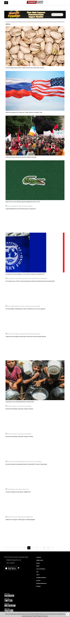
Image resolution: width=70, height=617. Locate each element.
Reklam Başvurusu (41, 583)
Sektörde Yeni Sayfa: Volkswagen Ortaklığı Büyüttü (20, 519)
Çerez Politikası (40, 569)
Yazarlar (38, 557)
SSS (37, 572)
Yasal (37, 574)
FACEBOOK (9, 596)
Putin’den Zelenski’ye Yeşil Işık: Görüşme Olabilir (19, 409)
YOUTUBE (8, 610)
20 (48, 548)
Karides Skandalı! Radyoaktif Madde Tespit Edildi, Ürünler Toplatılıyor (26, 464)
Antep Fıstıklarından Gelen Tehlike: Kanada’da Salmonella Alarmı (25, 67)
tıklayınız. (45, 616)
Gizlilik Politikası (41, 577)
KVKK (37, 566)
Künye (38, 563)
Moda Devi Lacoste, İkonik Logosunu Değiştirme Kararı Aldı (23, 201)
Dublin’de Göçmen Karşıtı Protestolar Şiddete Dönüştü (21, 157)
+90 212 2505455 (10, 563)
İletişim (38, 586)
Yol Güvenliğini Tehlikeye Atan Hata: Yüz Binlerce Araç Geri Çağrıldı (25, 309)
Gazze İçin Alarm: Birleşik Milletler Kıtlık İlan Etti (20, 402)
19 (44, 548)
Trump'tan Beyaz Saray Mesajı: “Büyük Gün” (18, 492)
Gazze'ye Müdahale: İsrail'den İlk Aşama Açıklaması (21, 208)
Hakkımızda (39, 560)
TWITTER (8, 601)
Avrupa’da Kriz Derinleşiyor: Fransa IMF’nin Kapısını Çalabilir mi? (25, 274)
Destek (38, 580)
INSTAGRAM (10, 605)
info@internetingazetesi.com (13, 560)
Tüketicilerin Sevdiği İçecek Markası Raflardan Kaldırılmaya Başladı (26, 336)
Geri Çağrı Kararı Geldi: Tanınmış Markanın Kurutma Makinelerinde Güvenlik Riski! (30, 281)
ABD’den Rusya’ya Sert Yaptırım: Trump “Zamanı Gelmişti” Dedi (24, 112)
